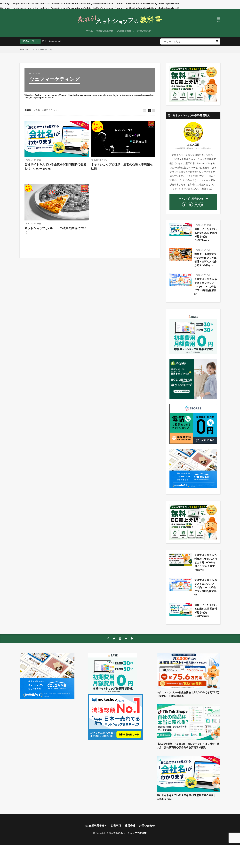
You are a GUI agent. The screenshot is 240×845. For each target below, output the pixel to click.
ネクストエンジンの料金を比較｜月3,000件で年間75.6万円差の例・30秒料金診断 (188, 694)
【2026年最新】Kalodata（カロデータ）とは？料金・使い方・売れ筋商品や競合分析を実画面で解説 (188, 745)
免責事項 (116, 825)
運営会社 (130, 825)
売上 (44, 41)
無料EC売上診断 (104, 30)
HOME (25, 49)
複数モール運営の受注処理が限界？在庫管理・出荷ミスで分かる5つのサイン (205, 260)
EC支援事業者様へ (96, 825)
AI (59, 41)
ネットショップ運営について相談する (191, 188)
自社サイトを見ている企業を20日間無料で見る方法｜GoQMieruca (55, 167)
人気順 (36, 110)
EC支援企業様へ (125, 30)
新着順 (27, 110)
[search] (217, 41)
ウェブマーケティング (43, 49)
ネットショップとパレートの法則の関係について (55, 230)
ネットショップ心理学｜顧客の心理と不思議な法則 (122, 167)
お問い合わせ (144, 30)
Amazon (52, 41)
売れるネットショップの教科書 (129, 833)
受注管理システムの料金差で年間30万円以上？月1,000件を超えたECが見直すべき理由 (205, 562)
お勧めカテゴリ (49, 110)
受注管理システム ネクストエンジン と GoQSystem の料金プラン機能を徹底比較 (205, 286)
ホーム (89, 30)
